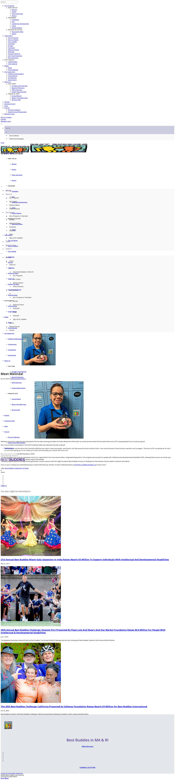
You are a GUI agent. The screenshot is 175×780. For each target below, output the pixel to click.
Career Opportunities (19, 92)
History (14, 16)
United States (12, 62)
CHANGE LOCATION (87, 768)
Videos (14, 34)
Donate (10, 46)
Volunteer (11, 44)
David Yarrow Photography (17, 112)
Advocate (11, 52)
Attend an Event (13, 50)
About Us (7, 82)
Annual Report (17, 96)
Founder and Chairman (19, 86)
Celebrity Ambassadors (16, 74)
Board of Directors (18, 88)
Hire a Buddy (12, 42)
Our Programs (9, 6)
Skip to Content (6, 117)
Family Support (17, 28)
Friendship (15, 20)
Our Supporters (9, 72)
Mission (14, 10)
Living (14, 26)
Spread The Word (14, 54)
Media (6, 66)
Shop (6, 106)
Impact (14, 12)
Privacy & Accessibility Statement (12, 773)
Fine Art (7, 108)
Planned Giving (13, 58)
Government (12, 80)
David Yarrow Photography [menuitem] (16, 139)
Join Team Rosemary (15, 56)
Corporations (12, 76)
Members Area (9, 114)
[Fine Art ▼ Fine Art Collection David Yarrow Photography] (87, 123)
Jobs (13, 22)
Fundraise (11, 48)
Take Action (8, 36)
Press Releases (13, 70)
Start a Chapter (13, 40)
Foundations (12, 78)
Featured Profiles (17, 32)
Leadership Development (20, 24)
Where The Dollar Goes (20, 98)
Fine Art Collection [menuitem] (14, 136)
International (12, 64)
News (10, 68)
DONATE (4, 486)
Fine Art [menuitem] (8, 130)
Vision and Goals (17, 14)
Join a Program (13, 38)
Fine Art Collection (14, 110)
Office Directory (17, 90)
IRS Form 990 (16, 100)
